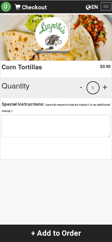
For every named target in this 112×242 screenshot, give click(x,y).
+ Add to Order (56, 233)
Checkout (34, 7)
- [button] (81, 87)
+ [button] (105, 87)
